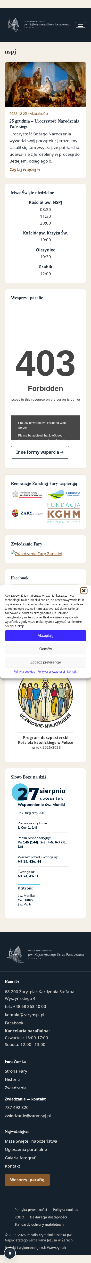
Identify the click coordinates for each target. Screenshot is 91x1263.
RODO (19, 1217)
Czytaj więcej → (45, 169)
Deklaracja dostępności (48, 1217)
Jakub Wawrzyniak (52, 1247)
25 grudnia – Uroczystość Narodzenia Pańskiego (44, 123)
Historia (12, 1079)
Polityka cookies (24, 672)
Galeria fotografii (21, 1158)
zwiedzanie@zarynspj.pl (28, 1115)
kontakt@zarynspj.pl (24, 1014)
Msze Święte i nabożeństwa (31, 1141)
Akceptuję (45, 635)
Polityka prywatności (51, 672)
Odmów (45, 649)
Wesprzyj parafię (27, 1180)
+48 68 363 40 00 (29, 1006)
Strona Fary (16, 1071)
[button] (83, 590)
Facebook (14, 1023)
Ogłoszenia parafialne (26, 1149)
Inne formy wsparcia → (40, 452)
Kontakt (72, 672)
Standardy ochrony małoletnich (39, 1224)
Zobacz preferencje (45, 662)
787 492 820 (17, 1107)
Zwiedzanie (16, 1088)
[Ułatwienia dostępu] (10, 1253)
